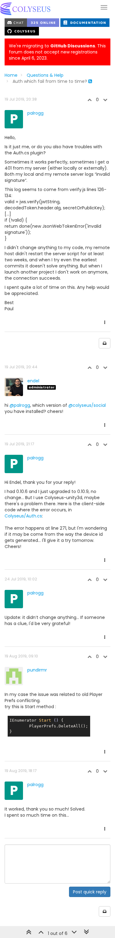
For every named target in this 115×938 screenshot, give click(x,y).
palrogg (35, 113)
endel (33, 381)
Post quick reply (89, 892)
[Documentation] (84, 22)
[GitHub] (22, 31)
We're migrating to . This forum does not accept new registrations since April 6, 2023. (57, 52)
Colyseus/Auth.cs (23, 516)
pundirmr (37, 670)
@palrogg (20, 405)
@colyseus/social (87, 405)
